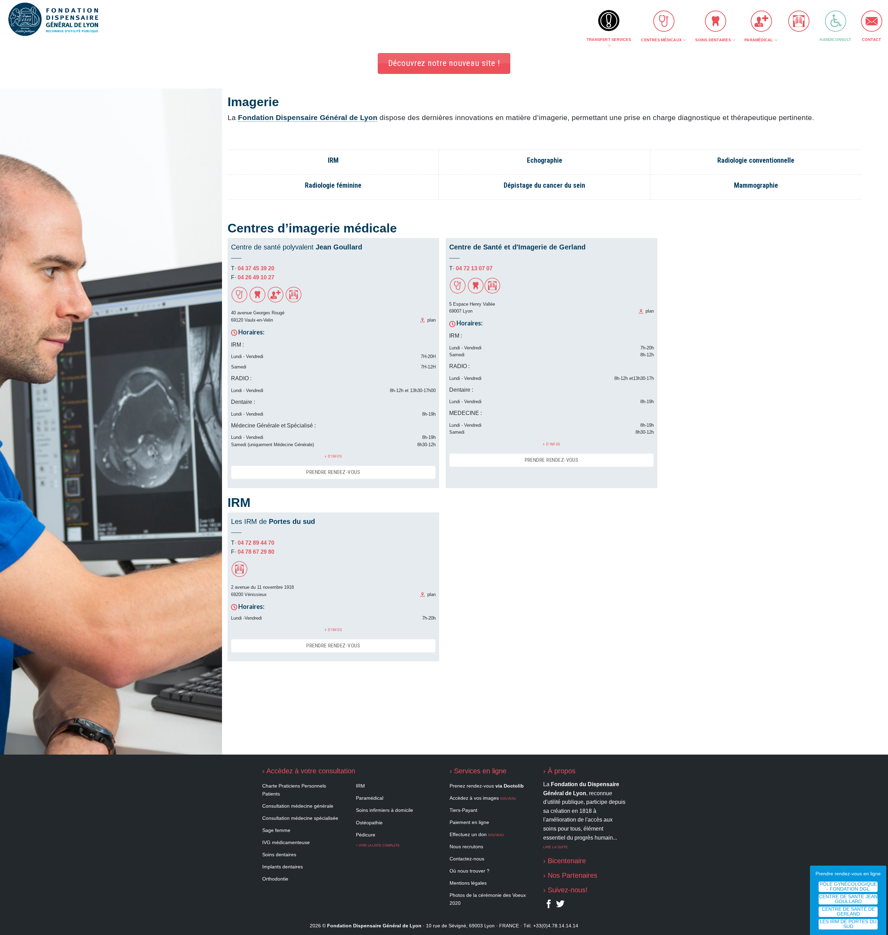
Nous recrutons (466, 846)
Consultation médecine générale (297, 806)
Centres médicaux (661, 40)
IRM (360, 786)
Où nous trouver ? (469, 871)
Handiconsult (835, 39)
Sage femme (276, 830)
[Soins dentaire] (257, 301)
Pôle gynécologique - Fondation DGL (848, 887)
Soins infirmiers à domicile (384, 810)
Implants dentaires (282, 866)
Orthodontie (275, 879)
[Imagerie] (293, 301)
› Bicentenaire (564, 861)
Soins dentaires (713, 40)
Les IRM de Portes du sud (848, 924)
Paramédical (758, 40)
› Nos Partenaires (570, 875)
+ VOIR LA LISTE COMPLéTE (378, 845)
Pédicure (365, 835)
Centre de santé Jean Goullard (848, 899)
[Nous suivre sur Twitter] (560, 905)
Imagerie (796, 40)
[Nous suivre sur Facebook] (549, 905)
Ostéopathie (369, 822)
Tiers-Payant (463, 810)
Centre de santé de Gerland (848, 912)
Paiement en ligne (469, 822)
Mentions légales (468, 883)
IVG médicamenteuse (286, 842)
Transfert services (609, 39)
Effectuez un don (477, 834)
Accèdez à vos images (483, 798)
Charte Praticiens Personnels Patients (294, 790)
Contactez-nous (467, 858)
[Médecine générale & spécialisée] (239, 301)
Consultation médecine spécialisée (300, 818)
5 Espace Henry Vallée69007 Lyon (472, 307)
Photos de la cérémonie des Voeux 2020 (488, 899)
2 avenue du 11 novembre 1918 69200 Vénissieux (262, 591)
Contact (871, 39)
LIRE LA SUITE (555, 847)
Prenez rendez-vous (487, 786)
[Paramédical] (275, 301)
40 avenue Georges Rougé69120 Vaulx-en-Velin (257, 316)
